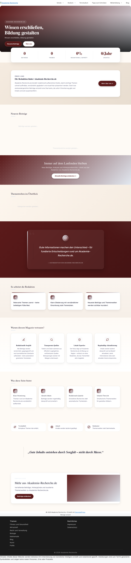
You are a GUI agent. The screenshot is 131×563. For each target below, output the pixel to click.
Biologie (13, 533)
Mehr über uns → (107, 83)
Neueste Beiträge (13, 44)
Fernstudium (84, 3)
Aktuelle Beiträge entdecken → (65, 176)
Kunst (12, 542)
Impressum (71, 524)
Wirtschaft (14, 527)
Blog (127, 3)
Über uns (29, 44)
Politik (12, 545)
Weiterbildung (115, 3)
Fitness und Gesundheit (19, 524)
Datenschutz (72, 527)
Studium (70, 3)
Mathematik (14, 536)
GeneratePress (80, 512)
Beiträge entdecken (24, 496)
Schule (59, 3)
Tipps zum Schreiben (99, 3)
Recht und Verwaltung (18, 530)
